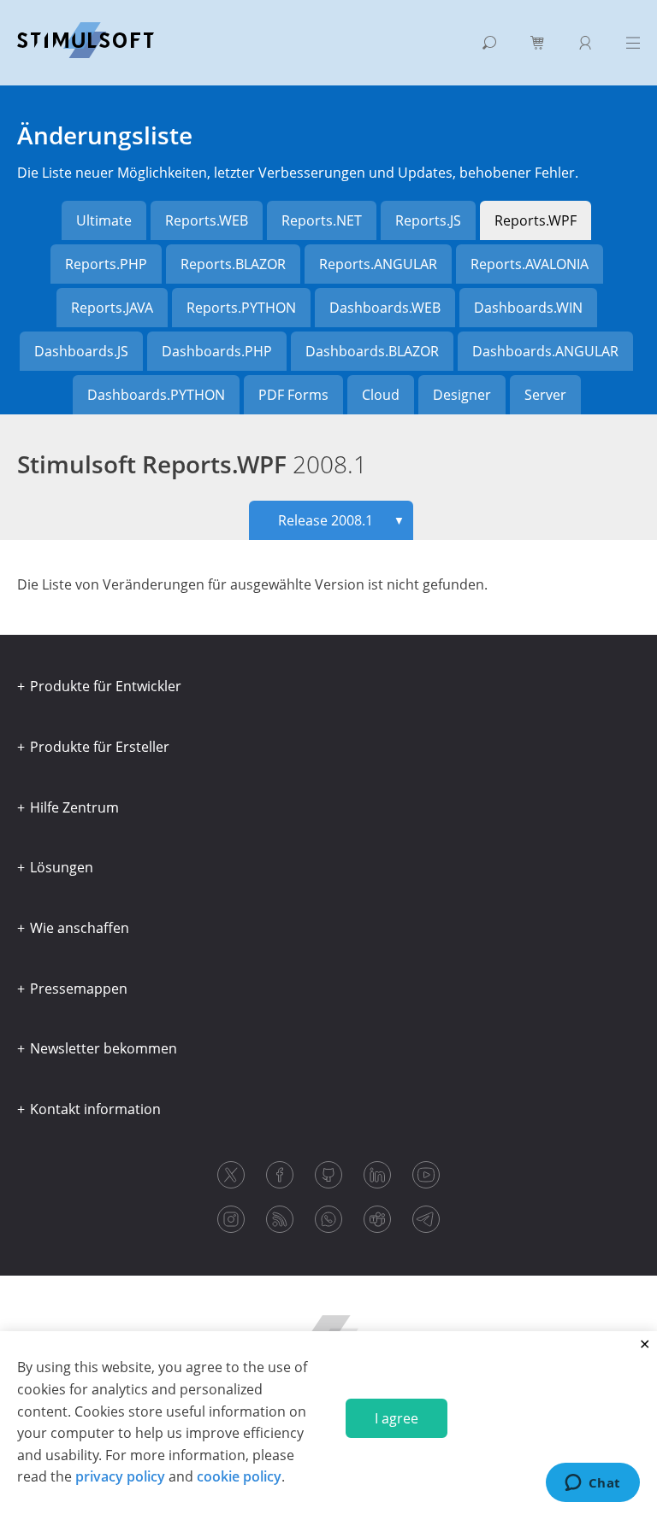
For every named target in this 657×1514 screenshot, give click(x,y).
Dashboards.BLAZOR (372, 351)
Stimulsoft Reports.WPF (192, 464)
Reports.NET (321, 220)
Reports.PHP (106, 264)
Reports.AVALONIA (530, 264)
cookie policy (239, 1476)
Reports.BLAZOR (233, 264)
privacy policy (120, 1476)
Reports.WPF (535, 220)
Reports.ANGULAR (378, 264)
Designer (462, 394)
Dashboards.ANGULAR (545, 351)
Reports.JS (428, 220)
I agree (396, 1418)
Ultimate (104, 220)
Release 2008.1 (341, 520)
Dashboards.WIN (528, 307)
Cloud (381, 394)
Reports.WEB (206, 220)
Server (545, 394)
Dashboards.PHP (217, 351)
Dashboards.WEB (385, 307)
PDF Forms (293, 394)
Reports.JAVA (112, 307)
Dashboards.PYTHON (156, 394)
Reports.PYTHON (241, 307)
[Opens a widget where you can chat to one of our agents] (592, 1484)
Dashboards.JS (81, 351)
